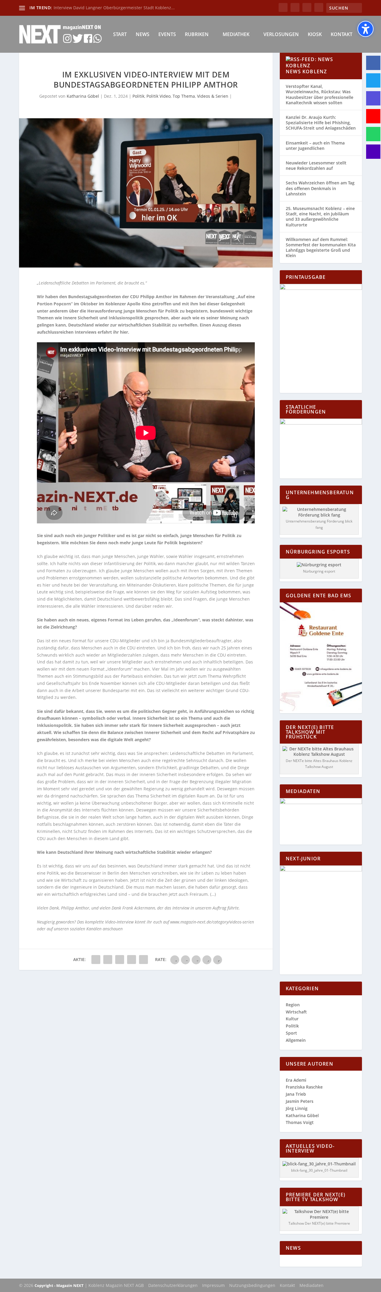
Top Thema (184, 96)
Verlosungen (281, 35)
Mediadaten (311, 1285)
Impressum (213, 1285)
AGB (139, 1285)
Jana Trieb (296, 1094)
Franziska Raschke (304, 1087)
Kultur (292, 1019)
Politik (138, 96)
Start (120, 35)
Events (167, 35)
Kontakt (341, 35)
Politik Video (158, 96)
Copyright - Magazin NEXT (59, 1285)
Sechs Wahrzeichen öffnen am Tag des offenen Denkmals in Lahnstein (320, 188)
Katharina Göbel (83, 96)
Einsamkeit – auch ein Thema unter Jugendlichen (315, 145)
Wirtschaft (296, 1012)
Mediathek (236, 35)
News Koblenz (306, 71)
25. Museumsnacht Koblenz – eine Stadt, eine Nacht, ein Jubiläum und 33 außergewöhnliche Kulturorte (320, 217)
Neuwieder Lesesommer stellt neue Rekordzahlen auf (316, 165)
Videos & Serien (212, 96)
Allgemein (296, 1040)
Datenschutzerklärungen (173, 1285)
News (142, 35)
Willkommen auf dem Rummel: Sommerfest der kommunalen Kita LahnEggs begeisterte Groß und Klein (321, 248)
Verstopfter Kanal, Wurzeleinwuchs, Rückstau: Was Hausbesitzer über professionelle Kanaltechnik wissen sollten (319, 94)
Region (293, 1005)
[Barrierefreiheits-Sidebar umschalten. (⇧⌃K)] (365, 29)
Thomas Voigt (300, 1122)
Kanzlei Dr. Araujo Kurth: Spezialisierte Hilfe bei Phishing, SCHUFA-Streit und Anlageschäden (321, 122)
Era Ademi (296, 1080)
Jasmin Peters (299, 1101)
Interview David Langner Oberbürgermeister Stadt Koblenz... (114, 7)
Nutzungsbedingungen (252, 1285)
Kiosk (315, 35)
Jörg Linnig (296, 1108)
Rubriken (197, 35)
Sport (291, 1033)
